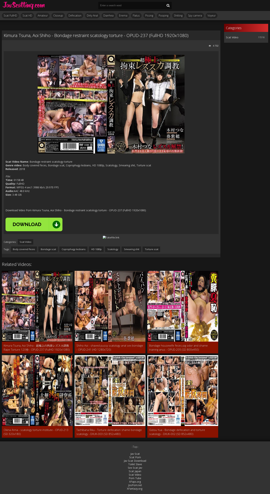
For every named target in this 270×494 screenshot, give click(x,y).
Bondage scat (48, 249)
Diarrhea (108, 15)
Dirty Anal (92, 15)
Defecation (75, 15)
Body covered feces (24, 249)
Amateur (43, 15)
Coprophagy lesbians (73, 249)
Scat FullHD (10, 15)
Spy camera (195, 15)
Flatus (136, 15)
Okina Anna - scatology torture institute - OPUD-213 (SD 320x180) (36, 432)
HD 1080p (96, 249)
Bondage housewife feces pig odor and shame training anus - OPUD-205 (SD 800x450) (178, 347)
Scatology (112, 249)
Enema (123, 15)
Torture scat (151, 249)
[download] (34, 224)
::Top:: (135, 447)
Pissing (149, 15)
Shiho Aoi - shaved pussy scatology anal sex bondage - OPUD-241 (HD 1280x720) (109, 347)
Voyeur (212, 15)
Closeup (58, 15)
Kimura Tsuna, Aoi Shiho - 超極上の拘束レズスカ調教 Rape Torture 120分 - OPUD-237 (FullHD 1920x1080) (37, 347)
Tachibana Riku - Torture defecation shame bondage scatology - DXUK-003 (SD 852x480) (109, 432)
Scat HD (27, 15)
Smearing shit (131, 249)
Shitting (178, 15)
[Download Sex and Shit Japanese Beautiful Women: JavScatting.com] (24, 5)
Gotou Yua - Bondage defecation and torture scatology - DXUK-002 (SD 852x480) (177, 432)
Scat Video (25, 242)
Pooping (163, 15)
